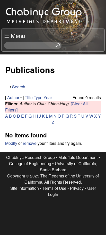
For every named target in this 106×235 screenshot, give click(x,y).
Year (47, 97)
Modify (11, 143)
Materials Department (78, 157)
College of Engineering (30, 163)
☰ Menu (14, 35)
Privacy (77, 188)
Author (13, 97)
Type (38, 97)
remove (30, 143)
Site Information (24, 188)
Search (18, 87)
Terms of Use (54, 188)
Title (29, 97)
